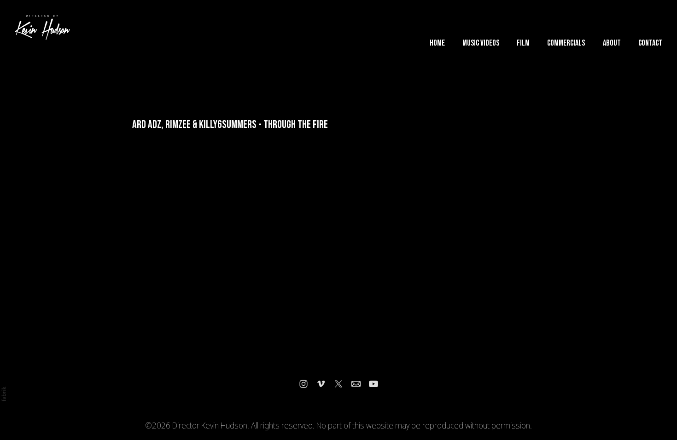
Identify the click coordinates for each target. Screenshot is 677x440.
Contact (650, 43)
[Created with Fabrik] (3, 394)
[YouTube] (373, 383)
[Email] (356, 383)
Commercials (566, 43)
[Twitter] (338, 383)
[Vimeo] (321, 383)
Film (523, 43)
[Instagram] (303, 383)
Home (437, 43)
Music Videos (480, 43)
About (612, 43)
